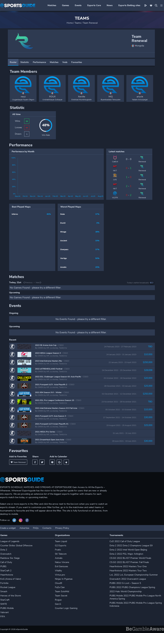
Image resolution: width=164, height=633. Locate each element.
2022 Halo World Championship (126, 591)
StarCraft (4, 599)
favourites (76, 62)
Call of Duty (6, 562)
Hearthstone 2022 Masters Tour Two (128, 570)
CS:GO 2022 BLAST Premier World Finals (130, 558)
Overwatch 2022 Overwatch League (128, 578)
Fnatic (58, 549)
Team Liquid (61, 541)
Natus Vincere (62, 562)
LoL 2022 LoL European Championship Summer (134, 574)
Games (65, 5)
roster (13, 62)
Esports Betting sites (129, 5)
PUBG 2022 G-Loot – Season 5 (125, 583)
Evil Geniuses (61, 566)
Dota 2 (3, 549)
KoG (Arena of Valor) (10, 578)
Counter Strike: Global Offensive (16, 545)
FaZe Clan (60, 587)
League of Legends (9, 541)
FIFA (2, 616)
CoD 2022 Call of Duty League (125, 541)
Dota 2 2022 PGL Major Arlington (126, 553)
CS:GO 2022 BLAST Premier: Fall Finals (129, 562)
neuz (23, 96)
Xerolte (81, 96)
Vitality (58, 570)
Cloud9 (58, 583)
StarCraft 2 (5, 570)
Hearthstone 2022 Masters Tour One (128, 566)
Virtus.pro (60, 574)
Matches (52, 5)
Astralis (58, 558)
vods (64, 62)
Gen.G (58, 604)
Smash (3, 591)
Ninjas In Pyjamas (64, 578)
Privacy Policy (62, 528)
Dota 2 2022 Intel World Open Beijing (128, 549)
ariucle (140, 96)
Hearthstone (6, 574)
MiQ (111, 96)
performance (39, 62)
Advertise (24, 528)
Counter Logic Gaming (66, 608)
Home (70, 22)
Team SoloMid (62, 591)
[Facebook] (34, 462)
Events (78, 5)
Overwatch (5, 553)
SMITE (3, 604)
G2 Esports (60, 545)
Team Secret (61, 595)
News (110, 5)
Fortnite (4, 583)
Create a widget (8, 528)
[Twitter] (42, 462)
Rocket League (7, 587)
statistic (24, 62)
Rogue (58, 599)
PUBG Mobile (7, 608)
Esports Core (94, 5)
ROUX (52, 96)
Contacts (46, 528)
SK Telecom (61, 553)
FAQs (36, 528)
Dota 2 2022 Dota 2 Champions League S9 (131, 545)
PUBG (3, 566)
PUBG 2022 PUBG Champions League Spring (132, 587)
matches (54, 62)
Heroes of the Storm (10, 595)
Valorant (4, 612)
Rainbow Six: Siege (10, 558)
